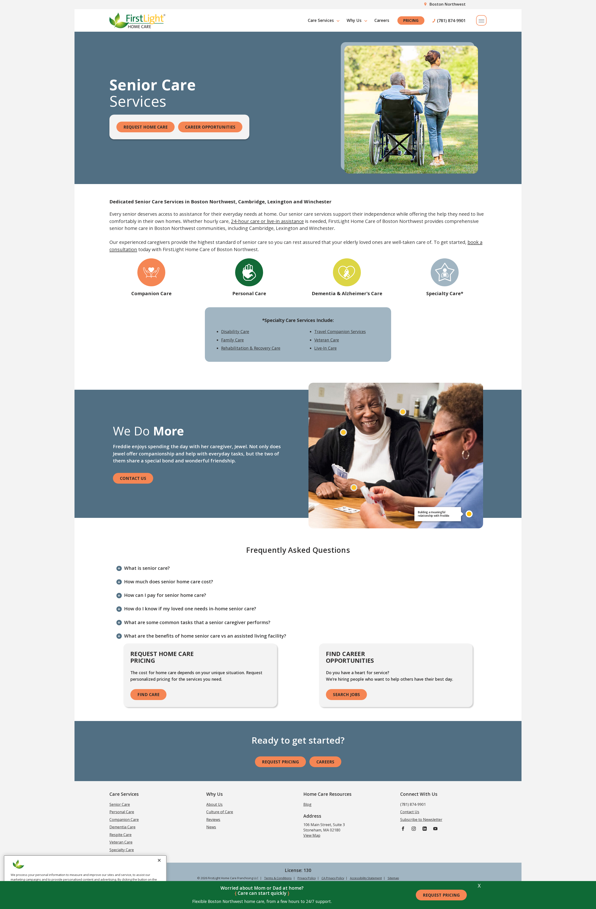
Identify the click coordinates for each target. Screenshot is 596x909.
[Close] (159, 860)
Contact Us (133, 478)
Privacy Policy (307, 878)
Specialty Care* (444, 293)
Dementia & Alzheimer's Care (347, 293)
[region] (85, 880)
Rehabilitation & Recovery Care (250, 348)
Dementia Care (122, 827)
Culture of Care (219, 811)
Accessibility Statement (366, 878)
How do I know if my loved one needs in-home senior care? (190, 608)
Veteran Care (326, 340)
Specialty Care (121, 849)
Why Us (354, 20)
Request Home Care (145, 127)
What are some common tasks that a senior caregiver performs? (197, 622)
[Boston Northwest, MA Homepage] (137, 20)
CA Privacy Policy (333, 878)
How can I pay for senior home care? (165, 595)
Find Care (148, 694)
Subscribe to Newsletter (421, 819)
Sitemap (393, 878)
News (211, 827)
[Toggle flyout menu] (481, 20)
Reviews (213, 819)
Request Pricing (441, 895)
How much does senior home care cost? (168, 581)
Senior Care (119, 804)
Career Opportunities (210, 127)
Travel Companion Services (340, 331)
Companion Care (151, 293)
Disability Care (235, 331)
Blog (307, 804)
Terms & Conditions (278, 878)
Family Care (232, 340)
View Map (311, 835)
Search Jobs (346, 694)
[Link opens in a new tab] (403, 828)
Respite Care (120, 834)
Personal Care (249, 293)
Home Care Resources (327, 794)
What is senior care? (147, 568)
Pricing (411, 20)
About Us (214, 804)
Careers (381, 20)
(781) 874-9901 (451, 20)
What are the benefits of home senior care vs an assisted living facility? (205, 636)
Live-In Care (325, 348)
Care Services (321, 20)
